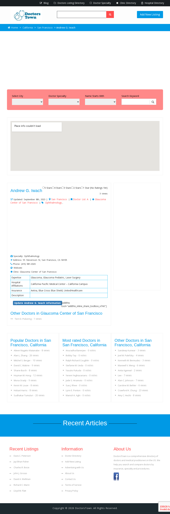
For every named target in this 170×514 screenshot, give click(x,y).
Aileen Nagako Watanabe (27, 350)
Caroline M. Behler (127, 385)
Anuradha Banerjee (76, 350)
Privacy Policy (71, 490)
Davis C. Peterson (22, 455)
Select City (17, 96)
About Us (69, 473)
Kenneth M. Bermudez (129, 360)
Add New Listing (150, 14)
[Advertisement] (85, 59)
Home (14, 27)
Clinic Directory (127, 2)
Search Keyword (130, 96)
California (28, 27)
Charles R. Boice (21, 467)
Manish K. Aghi (73, 395)
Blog (45, 2)
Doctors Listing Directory (71, 2)
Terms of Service (73, 485)
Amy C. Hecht (124, 395)
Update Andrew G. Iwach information (37, 303)
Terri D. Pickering (23, 318)
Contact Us (70, 479)
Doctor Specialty (101, 2)
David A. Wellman (22, 479)
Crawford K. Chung (127, 390)
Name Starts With (94, 96)
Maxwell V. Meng (126, 365)
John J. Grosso (20, 473)
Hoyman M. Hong (22, 375)
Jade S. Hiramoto (74, 380)
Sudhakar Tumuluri (23, 395)
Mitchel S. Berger (22, 360)
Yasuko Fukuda (73, 370)
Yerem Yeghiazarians (76, 375)
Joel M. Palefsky (126, 355)
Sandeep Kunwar (126, 350)
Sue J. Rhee (71, 385)
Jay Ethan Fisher (21, 461)
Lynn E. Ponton (73, 390)
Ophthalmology (53, 202)
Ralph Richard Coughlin (77, 360)
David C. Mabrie (22, 365)
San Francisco (45, 27)
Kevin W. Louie (21, 385)
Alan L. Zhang (20, 355)
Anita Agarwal (125, 370)
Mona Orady (20, 380)
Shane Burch (20, 370)
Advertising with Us (74, 467)
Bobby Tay (71, 355)
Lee (120, 375)
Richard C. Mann (21, 485)
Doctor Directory (73, 455)
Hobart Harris (20, 390)
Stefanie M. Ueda (74, 365)
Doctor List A (80, 199)
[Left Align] (110, 14)
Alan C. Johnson (125, 380)
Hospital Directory (154, 2)
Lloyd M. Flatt (19, 490)
